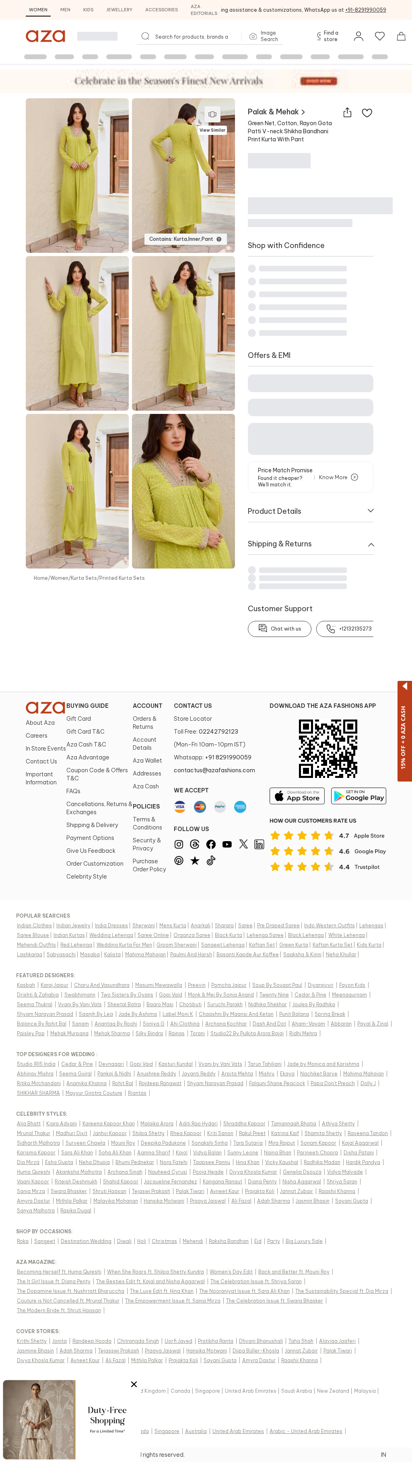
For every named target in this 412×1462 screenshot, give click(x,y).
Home (41, 578)
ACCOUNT (148, 705)
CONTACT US (193, 705)
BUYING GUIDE (87, 705)
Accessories (161, 9)
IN (383, 1454)
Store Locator (193, 718)
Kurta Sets (84, 578)
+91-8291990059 (365, 10)
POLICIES (146, 806)
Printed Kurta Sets (122, 578)
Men (65, 9)
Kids (88, 9)
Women (38, 9)
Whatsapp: (212, 757)
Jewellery (119, 9)
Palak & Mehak (273, 111)
